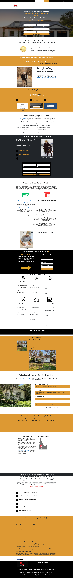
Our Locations (46, 5)
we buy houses (30, 328)
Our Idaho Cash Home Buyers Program (26, 201)
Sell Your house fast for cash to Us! (24, 207)
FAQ (31, 569)
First (29, 26)
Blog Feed (42, 569)
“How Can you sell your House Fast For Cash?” (45, 74)
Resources (38, 569)
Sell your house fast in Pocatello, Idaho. (23, 450)
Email (43, 30)
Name (36, 23)
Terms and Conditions (51, 569)
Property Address (36, 27)
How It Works (29, 569)
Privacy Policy (46, 569)
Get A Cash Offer (21, 569)
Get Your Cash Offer (41, 5)
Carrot (42, 576)
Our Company (50, 5)
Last (43, 26)
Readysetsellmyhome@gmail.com (44, 566)
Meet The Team (58, 5)
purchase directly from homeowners (24, 378)
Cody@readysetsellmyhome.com (43, 565)
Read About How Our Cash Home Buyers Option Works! (46, 77)
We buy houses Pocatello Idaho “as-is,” (21, 214)
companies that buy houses (25, 487)
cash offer (24, 223)
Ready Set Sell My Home (22, 118)
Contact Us (54, 5)
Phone (30, 30)
